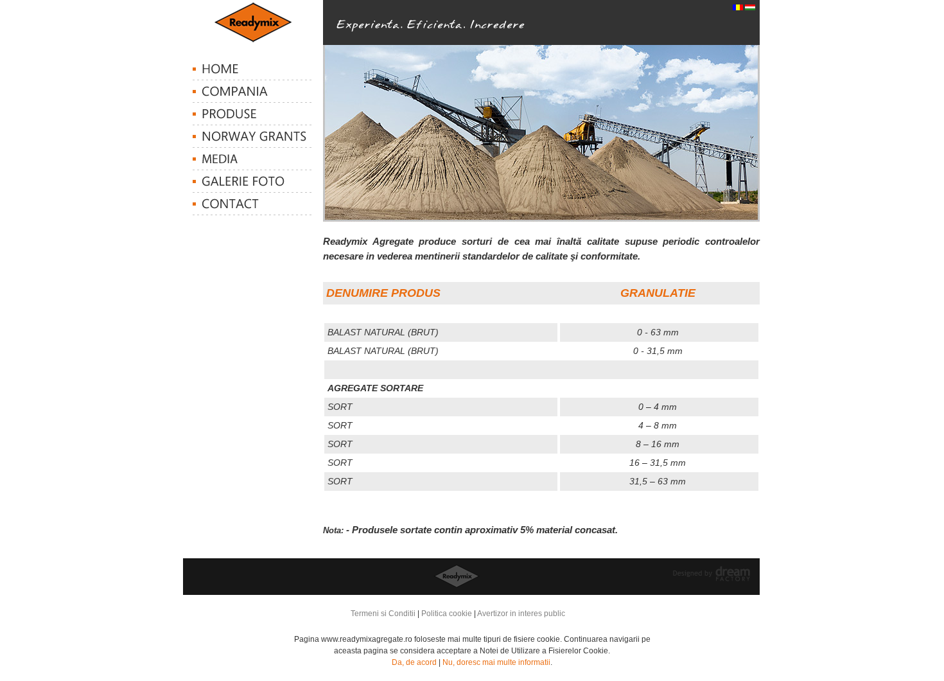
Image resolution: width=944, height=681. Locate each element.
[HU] (750, 7)
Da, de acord (414, 662)
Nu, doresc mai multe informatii (496, 662)
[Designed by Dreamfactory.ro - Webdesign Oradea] (711, 578)
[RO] (738, 7)
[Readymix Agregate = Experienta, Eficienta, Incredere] (424, 33)
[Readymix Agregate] (253, 39)
